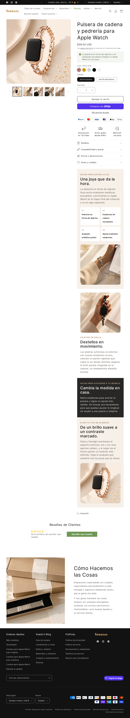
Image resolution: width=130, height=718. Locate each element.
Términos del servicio (101, 709)
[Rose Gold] (79, 70)
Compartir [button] (84, 513)
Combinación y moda (45, 644)
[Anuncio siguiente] (85, 2)
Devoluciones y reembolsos (78, 649)
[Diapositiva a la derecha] (68, 91)
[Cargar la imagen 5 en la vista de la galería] (49, 91)
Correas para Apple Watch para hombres (18, 658)
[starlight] (99, 70)
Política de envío (73, 644)
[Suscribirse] (49, 678)
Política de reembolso (63, 709)
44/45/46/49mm (106, 79)
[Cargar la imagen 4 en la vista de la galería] (38, 91)
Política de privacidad (75, 640)
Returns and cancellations (77, 658)
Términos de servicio (75, 654)
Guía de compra (43, 640)
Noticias (39, 662)
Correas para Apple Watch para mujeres (18, 650)
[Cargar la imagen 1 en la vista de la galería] (17, 91)
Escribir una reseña (82, 534)
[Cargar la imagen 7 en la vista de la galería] (60, 91)
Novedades (11, 644)
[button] (50, 8)
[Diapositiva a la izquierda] (9, 91)
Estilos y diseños (43, 649)
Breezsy (35, 709)
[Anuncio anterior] (41, 2)
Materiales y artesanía (46, 654)
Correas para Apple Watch (18, 664)
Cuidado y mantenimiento (47, 658)
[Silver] (89, 70)
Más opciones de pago (100, 112)
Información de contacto (114, 712)
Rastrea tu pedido (14, 669)
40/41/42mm (86, 79)
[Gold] (84, 70)
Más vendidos (12, 640)
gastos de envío (86, 48)
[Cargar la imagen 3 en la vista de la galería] (28, 91)
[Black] (94, 70)
